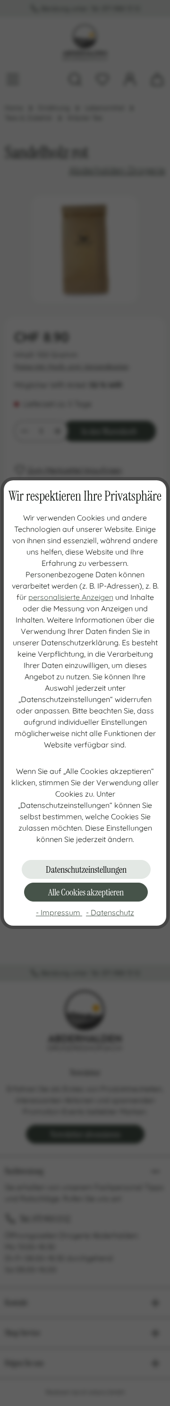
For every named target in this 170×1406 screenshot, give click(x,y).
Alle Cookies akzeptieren (86, 892)
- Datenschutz (110, 912)
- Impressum (59, 912)
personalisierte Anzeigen (70, 597)
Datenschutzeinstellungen (86, 869)
